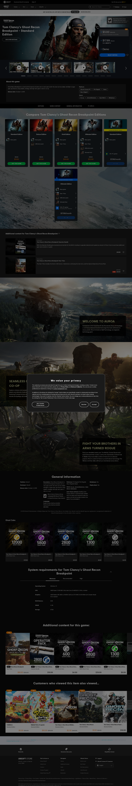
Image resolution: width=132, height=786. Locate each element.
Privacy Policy (65, 387)
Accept (94, 404)
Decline (84, 404)
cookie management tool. (60, 388)
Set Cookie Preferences (40, 404)
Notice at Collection (76, 387)
